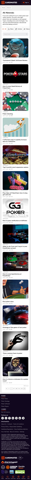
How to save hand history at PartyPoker (12, 275)
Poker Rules (4, 398)
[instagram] (2, 418)
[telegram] (23, 418)
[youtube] (20, 418)
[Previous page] (7, 388)
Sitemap (22, 432)
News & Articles (14, 432)
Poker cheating (8, 114)
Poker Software (5, 404)
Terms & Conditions (18, 424)
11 (19, 388)
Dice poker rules (8, 302)
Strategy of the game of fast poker (14, 327)
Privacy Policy (5, 426)
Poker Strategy (5, 401)
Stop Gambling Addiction (21, 429)
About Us (3, 424)
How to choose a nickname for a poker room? (15, 380)
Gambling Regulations (7, 429)
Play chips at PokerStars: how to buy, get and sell (15, 194)
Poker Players (5, 406)
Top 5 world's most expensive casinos (15, 167)
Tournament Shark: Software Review (15, 60)
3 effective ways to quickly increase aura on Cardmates (15, 140)
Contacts (9, 424)
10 (16, 388)
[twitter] (16, 418)
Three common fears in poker (12, 353)
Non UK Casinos (5, 412)
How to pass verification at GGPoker (15, 221)
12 (21, 388)
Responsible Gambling (16, 426)
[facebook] (9, 418)
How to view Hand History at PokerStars (12, 87)
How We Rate (5, 432)
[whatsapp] (6, 418)
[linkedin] (13, 418)
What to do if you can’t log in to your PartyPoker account (15, 247)
